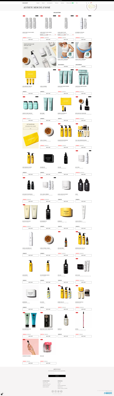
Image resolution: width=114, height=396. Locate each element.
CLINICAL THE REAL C (43, 140)
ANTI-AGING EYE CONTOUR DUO (27, 194)
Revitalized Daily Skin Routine (80, 113)
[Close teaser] (2, 393)
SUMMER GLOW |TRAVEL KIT (62, 113)
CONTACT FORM (45, 382)
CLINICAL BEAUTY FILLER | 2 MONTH (46, 32)
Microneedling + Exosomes (79, 33)
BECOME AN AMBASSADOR (62, 385)
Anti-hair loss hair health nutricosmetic (27, 114)
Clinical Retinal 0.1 (78, 221)
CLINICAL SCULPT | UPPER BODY (63, 59)
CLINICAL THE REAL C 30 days (45, 248)
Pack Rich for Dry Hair (26, 221)
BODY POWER (42, 113)
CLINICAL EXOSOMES (43, 86)
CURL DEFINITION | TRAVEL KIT (27, 86)
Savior (76, 194)
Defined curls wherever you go (26, 87)
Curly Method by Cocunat (27, 167)
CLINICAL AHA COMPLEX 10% (26, 248)
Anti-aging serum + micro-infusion (62, 33)
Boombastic (60, 221)
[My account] (88, 3)
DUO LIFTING (77, 167)
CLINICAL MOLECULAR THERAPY (63, 194)
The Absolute (42, 167)
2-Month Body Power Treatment (63, 86)
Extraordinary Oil (43, 221)
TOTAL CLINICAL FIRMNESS (44, 194)
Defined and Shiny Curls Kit (80, 248)
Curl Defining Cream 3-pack (62, 141)
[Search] (86, 3)
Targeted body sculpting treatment (62, 60)
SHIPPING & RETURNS (46, 385)
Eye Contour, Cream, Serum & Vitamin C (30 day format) (83, 114)
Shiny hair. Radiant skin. (61, 114)
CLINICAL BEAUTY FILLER (62, 32)
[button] (1, 394)
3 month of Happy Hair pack (27, 113)
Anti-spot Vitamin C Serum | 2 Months (45, 141)
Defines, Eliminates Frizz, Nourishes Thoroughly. (82, 141)
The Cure (59, 167)
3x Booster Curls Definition (63, 140)
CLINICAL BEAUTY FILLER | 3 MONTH (28, 32)
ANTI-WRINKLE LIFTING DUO (79, 32)
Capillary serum (61, 248)
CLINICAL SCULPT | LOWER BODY (80, 59)
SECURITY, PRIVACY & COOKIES (62, 388)
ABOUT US (59, 382)
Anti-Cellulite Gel (60, 87)
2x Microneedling (42, 33)
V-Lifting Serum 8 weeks (43, 87)
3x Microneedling (24, 33)
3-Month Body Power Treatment (81, 86)
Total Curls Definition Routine (80, 140)
